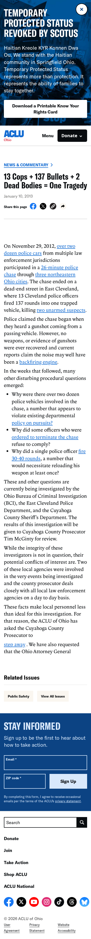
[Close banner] (82, 9)
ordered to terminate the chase (45, 437)
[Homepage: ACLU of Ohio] (21, 135)
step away (14, 644)
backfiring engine (38, 362)
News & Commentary (26, 164)
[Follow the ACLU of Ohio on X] (21, 902)
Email (11, 759)
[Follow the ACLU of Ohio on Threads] (72, 902)
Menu (48, 135)
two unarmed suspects (61, 310)
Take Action (16, 862)
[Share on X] (43, 208)
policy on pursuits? (32, 422)
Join (8, 850)
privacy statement (68, 801)
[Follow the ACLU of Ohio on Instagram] (46, 902)
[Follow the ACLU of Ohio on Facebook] (9, 902)
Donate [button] (69, 135)
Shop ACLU (15, 874)
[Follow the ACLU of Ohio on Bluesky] (84, 902)
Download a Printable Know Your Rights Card (45, 108)
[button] (53, 207)
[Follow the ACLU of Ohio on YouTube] (34, 902)
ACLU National (19, 886)
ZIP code (13, 778)
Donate (11, 838)
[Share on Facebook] (33, 208)
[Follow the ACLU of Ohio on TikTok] (59, 902)
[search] (82, 822)
